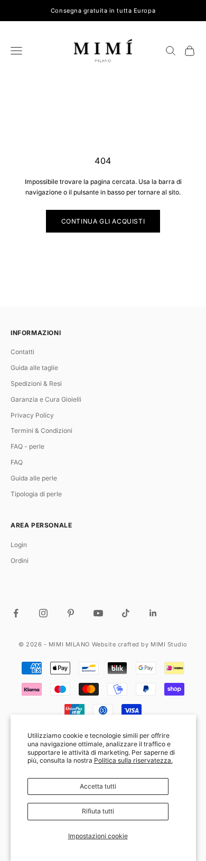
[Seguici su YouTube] (98, 613)
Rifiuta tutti (98, 811)
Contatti (22, 352)
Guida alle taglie (34, 368)
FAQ (17, 462)
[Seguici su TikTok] (125, 613)
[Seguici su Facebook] (16, 613)
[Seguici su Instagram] (43, 613)
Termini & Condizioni (41, 430)
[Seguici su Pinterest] (70, 613)
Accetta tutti (98, 786)
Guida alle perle (34, 478)
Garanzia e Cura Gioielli (46, 399)
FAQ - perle (27, 446)
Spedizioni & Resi (36, 383)
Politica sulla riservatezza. (133, 760)
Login (19, 545)
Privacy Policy (32, 415)
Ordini (20, 560)
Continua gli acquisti (103, 221)
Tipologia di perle (36, 494)
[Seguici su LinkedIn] (153, 613)
